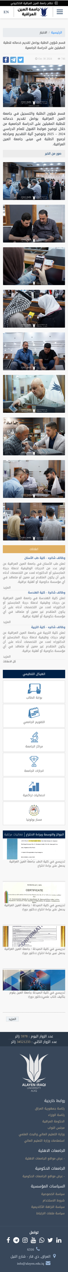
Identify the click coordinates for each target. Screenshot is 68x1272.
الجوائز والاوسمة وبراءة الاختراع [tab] (45, 834)
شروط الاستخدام (54, 1200)
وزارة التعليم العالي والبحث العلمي (42, 1134)
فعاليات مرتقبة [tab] (13, 834)
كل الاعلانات (9, 661)
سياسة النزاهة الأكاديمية (48, 1207)
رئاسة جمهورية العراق (50, 1108)
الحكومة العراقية (53, 1121)
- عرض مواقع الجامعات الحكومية (43, 1176)
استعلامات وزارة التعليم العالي (44, 1141)
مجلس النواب (56, 1128)
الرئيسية (56, 32)
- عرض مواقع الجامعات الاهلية (45, 1158)
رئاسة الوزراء (56, 1115)
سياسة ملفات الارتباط (50, 1213)
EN (6, 12)
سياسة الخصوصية (53, 1194)
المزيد (7, 587)
